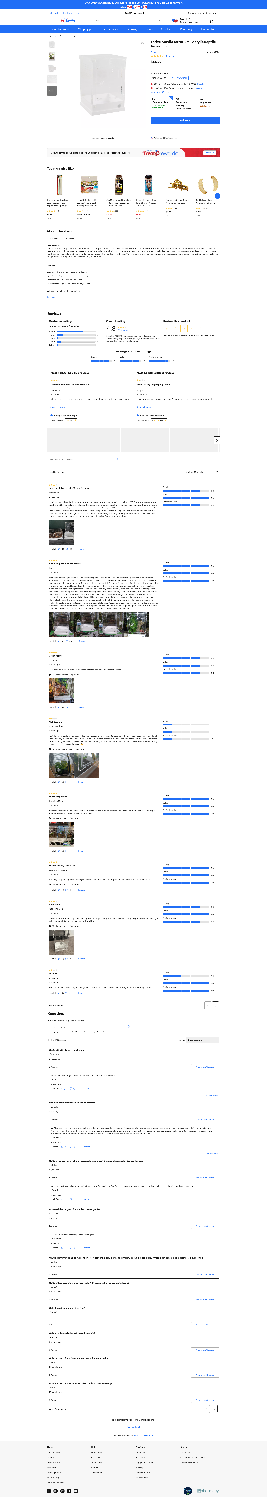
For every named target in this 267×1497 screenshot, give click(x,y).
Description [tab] (54, 238)
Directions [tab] (69, 238)
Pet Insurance (142, 1477)
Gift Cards (51, 1467)
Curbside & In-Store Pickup (192, 1457)
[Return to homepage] (68, 20)
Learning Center (54, 1472)
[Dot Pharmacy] (207, 1491)
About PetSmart (54, 1452)
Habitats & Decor (65, 36)
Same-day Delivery (189, 1462)
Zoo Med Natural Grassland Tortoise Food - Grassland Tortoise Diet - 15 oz (118, 203)
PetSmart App (53, 1477)
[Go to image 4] (52, 79)
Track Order (96, 1462)
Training (139, 1467)
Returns (94, 1467)
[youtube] (76, 1491)
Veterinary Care (143, 1472)
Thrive (153, 52)
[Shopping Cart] (215, 22)
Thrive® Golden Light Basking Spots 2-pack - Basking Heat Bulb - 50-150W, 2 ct (87, 203)
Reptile (51, 36)
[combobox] (128, 20)
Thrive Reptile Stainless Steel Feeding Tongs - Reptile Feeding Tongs (57, 203)
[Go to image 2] (52, 56)
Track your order (71, 13)
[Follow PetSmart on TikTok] (69, 1491)
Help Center (96, 1452)
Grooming (140, 1452)
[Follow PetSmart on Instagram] (55, 1491)
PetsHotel (140, 1457)
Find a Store (185, 1452)
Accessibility (96, 1472)
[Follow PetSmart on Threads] (62, 1491)
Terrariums (81, 36)
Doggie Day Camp (144, 1462)
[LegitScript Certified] (188, 1490)
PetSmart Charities (55, 1482)
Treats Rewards (54, 1462)
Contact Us (96, 1457)
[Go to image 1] (52, 45)
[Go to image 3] (52, 68)
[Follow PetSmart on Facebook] (49, 1491)
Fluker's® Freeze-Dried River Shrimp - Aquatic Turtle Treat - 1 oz (146, 203)
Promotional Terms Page (143, 1435)
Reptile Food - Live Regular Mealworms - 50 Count (178, 201)
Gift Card (53, 13)
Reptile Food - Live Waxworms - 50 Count (205, 201)
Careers (50, 1457)
